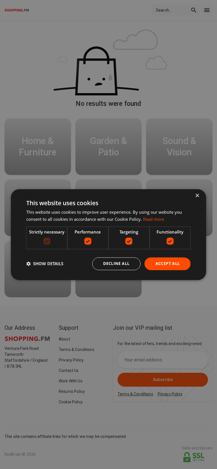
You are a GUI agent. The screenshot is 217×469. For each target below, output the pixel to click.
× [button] (197, 196)
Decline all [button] (116, 263)
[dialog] (108, 234)
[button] (44, 263)
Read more (153, 219)
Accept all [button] (167, 263)
